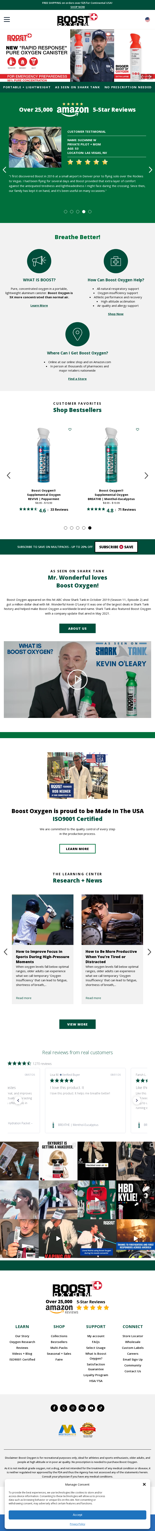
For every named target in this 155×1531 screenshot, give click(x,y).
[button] (144, 1484)
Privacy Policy (77, 1524)
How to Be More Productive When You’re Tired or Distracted (111, 956)
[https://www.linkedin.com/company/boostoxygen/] (82, 1408)
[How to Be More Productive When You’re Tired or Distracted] (112, 919)
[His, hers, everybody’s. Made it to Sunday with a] (135, 1161)
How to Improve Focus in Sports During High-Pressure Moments (42, 956)
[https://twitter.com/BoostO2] (63, 1408)
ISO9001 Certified (22, 1359)
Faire (59, 1359)
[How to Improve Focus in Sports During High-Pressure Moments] (42, 919)
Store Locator (133, 1336)
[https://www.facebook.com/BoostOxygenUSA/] (54, 1408)
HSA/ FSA (96, 1381)
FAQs (96, 1342)
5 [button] (89, 211)
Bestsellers (59, 1342)
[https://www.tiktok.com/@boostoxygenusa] (100, 1408)
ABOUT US (77, 628)
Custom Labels (133, 1348)
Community (132, 1365)
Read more (23, 998)
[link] (85, 1125)
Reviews (22, 1348)
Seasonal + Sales (59, 1353)
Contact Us (133, 1371)
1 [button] (65, 211)
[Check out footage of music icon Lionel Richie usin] (58, 1238)
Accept (77, 1514)
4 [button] (83, 211)
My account (96, 1336)
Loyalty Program (96, 1375)
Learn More (39, 305)
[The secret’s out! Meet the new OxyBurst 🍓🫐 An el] (58, 1161)
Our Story (22, 1336)
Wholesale (132, 1342)
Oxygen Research (22, 1342)
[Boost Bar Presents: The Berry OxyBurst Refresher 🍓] (58, 1199)
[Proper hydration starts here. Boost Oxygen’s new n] (19, 1238)
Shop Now (116, 314)
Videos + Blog (22, 1353)
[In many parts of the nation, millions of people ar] (135, 1238)
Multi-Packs (59, 1348)
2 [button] (71, 211)
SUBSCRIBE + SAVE (77, 7)
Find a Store (77, 379)
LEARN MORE (77, 849)
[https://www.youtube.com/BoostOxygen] (91, 1408)
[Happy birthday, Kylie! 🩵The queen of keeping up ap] (135, 1199)
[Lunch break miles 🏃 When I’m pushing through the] (19, 1199)
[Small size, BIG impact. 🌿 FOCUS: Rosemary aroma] (19, 1161)
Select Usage (96, 1348)
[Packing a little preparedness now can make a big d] (97, 1199)
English (147, 19)
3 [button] (77, 211)
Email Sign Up (133, 1359)
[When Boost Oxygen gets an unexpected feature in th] (97, 1161)
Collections (59, 1336)
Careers (132, 1353)
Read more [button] (81, 1108)
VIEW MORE (77, 1024)
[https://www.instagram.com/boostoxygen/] (72, 1408)
